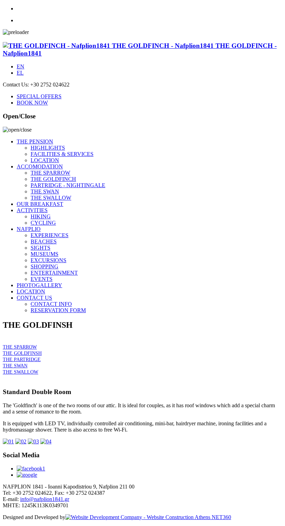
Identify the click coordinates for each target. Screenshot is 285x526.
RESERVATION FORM (58, 310)
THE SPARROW (50, 173)
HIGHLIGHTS (48, 148)
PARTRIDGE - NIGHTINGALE (68, 185)
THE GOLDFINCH (53, 179)
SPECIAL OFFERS (39, 96)
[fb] (149, 469)
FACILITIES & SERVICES (62, 154)
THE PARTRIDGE (22, 359)
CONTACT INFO (51, 304)
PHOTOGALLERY (39, 285)
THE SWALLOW (51, 198)
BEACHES (44, 241)
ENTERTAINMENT (54, 273)
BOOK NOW (32, 103)
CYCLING (43, 223)
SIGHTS (40, 248)
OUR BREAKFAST (40, 204)
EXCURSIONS (48, 260)
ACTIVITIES (32, 210)
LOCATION (45, 160)
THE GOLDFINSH (22, 353)
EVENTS (41, 279)
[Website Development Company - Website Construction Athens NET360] (148, 517)
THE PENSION (35, 141)
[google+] (27, 475)
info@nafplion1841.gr (44, 499)
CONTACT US (34, 298)
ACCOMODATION (40, 166)
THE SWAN (45, 191)
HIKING (41, 216)
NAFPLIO (29, 229)
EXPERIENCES (49, 235)
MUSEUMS (44, 254)
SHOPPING (44, 266)
